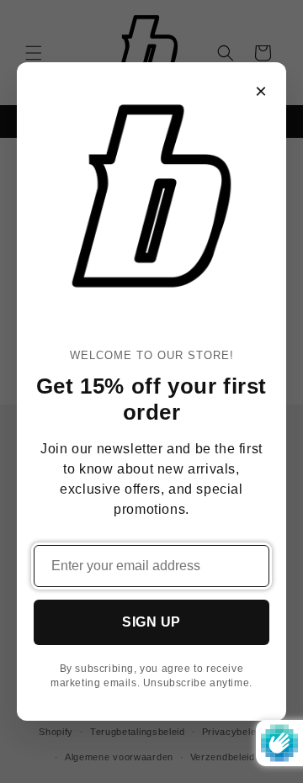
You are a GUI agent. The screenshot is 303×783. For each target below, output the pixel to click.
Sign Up (151, 622)
